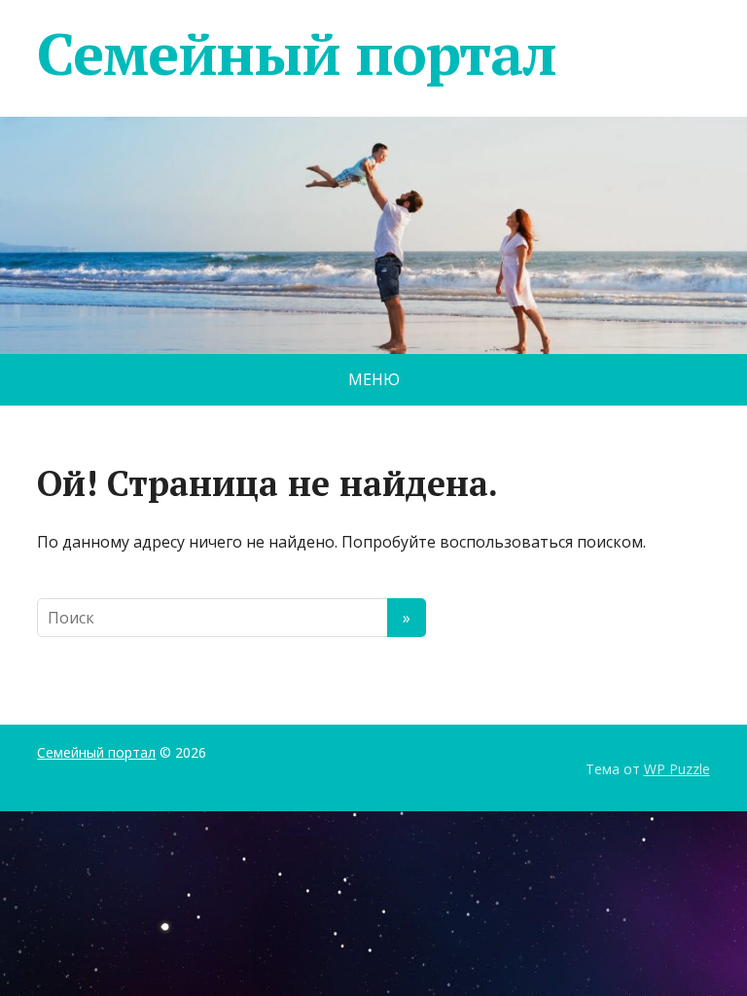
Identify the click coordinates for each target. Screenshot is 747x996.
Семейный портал (296, 53)
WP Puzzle (677, 769)
